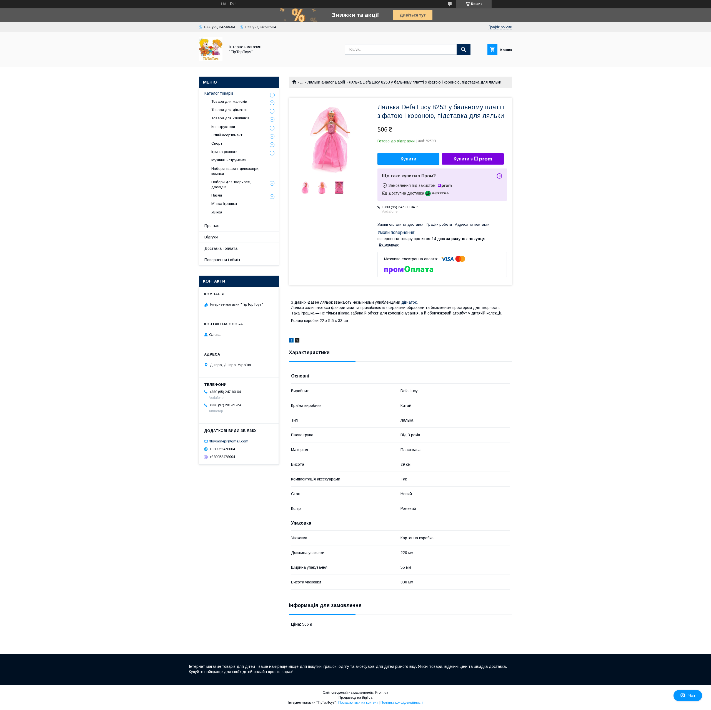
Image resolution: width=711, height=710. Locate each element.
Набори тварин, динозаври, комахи (235, 171)
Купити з (463, 159)
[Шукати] (463, 49)
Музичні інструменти (228, 160)
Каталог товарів (218, 93)
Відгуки (211, 237)
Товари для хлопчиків (230, 118)
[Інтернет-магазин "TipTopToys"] (210, 59)
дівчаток (409, 302)
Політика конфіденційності (401, 702)
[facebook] (291, 341)
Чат (692, 695)
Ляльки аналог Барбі (326, 82)
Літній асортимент (226, 135)
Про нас (211, 225)
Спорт (216, 143)
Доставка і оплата (220, 248)
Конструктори (223, 127)
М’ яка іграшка (224, 204)
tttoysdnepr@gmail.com (228, 441)
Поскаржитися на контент (358, 702)
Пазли (216, 195)
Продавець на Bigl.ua (355, 697)
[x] (297, 341)
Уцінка (216, 212)
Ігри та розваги (224, 152)
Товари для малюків (229, 101)
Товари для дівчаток (229, 110)
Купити (408, 159)
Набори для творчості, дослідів (231, 184)
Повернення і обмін (222, 260)
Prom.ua (381, 692)
